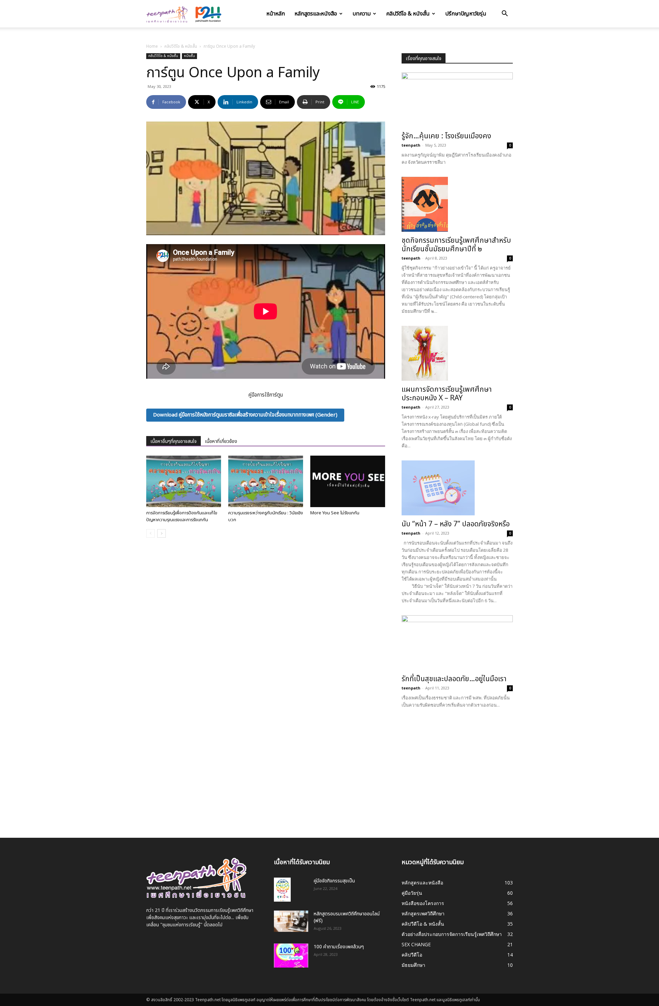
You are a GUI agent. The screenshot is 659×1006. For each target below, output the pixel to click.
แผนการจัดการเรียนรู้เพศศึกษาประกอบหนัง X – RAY (447, 393)
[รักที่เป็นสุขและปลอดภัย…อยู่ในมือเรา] (457, 642)
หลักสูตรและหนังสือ (315, 14)
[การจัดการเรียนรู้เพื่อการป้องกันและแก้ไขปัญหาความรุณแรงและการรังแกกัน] (183, 481)
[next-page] (161, 533)
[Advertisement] (457, 768)
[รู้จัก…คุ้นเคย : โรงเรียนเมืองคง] (457, 99)
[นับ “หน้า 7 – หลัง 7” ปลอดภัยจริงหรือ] (457, 487)
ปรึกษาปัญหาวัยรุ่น (465, 14)
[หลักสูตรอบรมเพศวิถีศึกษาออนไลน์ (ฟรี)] (291, 921)
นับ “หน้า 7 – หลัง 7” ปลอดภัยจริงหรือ (456, 524)
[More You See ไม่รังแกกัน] (347, 481)
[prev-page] (150, 533)
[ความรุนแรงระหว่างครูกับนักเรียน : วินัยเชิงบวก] (265, 481)
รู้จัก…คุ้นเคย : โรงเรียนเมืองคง (446, 136)
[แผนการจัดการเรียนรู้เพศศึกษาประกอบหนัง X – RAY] (457, 353)
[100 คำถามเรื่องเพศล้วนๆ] (291, 956)
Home (152, 46)
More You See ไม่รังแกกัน (334, 513)
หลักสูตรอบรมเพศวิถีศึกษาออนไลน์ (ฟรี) (347, 917)
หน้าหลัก (275, 14)
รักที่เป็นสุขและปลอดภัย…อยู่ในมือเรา (454, 679)
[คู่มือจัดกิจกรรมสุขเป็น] (282, 890)
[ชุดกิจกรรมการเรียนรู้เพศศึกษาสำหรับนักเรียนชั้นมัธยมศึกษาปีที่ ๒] (457, 204)
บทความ (361, 14)
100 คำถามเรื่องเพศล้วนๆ (339, 946)
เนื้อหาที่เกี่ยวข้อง (221, 441)
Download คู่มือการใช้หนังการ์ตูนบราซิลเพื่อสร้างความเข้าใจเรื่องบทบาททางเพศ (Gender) (245, 415)
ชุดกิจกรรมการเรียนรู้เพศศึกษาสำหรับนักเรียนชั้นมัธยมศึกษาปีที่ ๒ (456, 244)
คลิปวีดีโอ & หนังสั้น (408, 14)
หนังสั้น (189, 56)
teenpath (411, 145)
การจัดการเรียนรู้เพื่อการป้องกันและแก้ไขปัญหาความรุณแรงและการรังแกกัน (181, 516)
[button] (504, 14)
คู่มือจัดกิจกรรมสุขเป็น (334, 880)
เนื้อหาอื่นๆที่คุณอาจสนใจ (173, 441)
